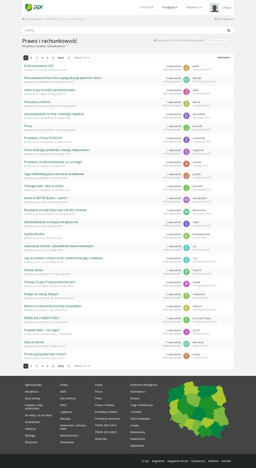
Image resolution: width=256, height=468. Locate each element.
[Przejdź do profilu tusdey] (186, 356)
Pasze (98, 385)
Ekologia (30, 435)
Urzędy (134, 425)
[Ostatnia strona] (68, 57)
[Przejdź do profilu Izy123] (186, 332)
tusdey (197, 354)
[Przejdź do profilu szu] (186, 248)
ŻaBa (43, 94)
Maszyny (65, 418)
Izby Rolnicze (68, 398)
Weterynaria (137, 432)
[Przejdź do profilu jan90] (186, 68)
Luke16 (44, 358)
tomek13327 (47, 130)
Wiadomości (137, 439)
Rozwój (134, 398)
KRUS (63, 405)
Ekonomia (31, 442)
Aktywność (192, 7)
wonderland (200, 198)
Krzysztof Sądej (201, 318)
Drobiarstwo (32, 422)
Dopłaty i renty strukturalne (34, 406)
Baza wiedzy (32, 398)
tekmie (196, 102)
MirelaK (44, 82)
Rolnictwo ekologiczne (143, 385)
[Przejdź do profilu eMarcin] (186, 308)
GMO (63, 391)
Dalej (61, 57)
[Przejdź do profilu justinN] (186, 176)
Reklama (213, 461)
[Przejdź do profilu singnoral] (186, 152)
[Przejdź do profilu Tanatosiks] (186, 296)
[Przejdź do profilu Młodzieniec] (186, 212)
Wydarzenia (137, 445)
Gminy (64, 385)
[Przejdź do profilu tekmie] (186, 104)
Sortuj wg (224, 57)
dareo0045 (46, 118)
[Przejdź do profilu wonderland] (186, 200)
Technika (135, 412)
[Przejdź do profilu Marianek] (186, 344)
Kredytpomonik (201, 234)
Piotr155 (197, 270)
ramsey (44, 166)
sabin (196, 222)
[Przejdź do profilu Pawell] (186, 284)
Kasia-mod (46, 154)
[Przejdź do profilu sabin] (186, 224)
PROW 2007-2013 (106, 425)
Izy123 (196, 330)
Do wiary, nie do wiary (38, 415)
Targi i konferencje (141, 405)
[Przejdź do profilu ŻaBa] (186, 92)
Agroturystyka (33, 385)
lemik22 (44, 322)
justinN (197, 174)
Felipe (43, 310)
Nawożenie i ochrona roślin (73, 427)
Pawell (44, 286)
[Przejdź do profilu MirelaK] (186, 80)
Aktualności (32, 391)
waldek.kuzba (48, 334)
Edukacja (30, 428)
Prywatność (198, 461)
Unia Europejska (140, 418)
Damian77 (46, 274)
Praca (98, 391)
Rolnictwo (101, 439)
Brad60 (44, 178)
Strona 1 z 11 (81, 57)
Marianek (198, 342)
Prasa (98, 398)
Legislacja (66, 412)
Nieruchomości (69, 435)
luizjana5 (45, 190)
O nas (145, 461)
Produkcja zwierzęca (107, 418)
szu (42, 238)
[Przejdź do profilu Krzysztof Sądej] (186, 320)
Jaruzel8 (197, 126)
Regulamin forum (177, 461)
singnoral (198, 150)
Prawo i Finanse (104, 405)
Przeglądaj (168, 7)
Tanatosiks (199, 294)
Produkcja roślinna (106, 412)
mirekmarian (47, 106)
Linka (43, 202)
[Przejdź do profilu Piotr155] (186, 272)
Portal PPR (146, 7)
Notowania (66, 442)
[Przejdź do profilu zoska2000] (186, 140)
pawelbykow (47, 214)
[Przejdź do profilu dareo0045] (186, 116)
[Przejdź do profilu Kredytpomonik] (186, 236)
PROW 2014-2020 (106, 432)
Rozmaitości (137, 391)
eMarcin (197, 306)
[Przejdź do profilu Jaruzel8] (186, 128)
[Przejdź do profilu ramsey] (186, 164)
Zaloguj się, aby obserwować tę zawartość (180, 40)
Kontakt (226, 461)
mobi (43, 226)
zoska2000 (46, 142)
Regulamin (158, 461)
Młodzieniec (199, 210)
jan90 (43, 69)
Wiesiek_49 (46, 298)
